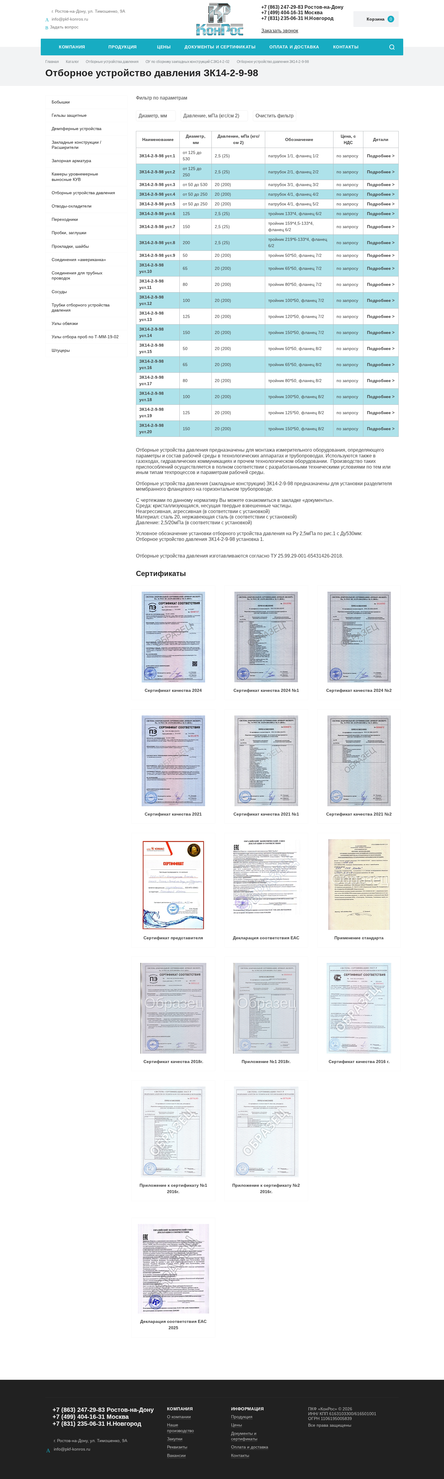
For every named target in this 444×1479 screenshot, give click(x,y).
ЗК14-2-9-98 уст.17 (151, 380)
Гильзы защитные (69, 115)
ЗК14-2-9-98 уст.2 (157, 171)
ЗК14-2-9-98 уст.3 (157, 184)
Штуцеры (61, 350)
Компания (72, 47)
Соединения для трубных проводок (77, 275)
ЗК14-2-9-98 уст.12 (151, 300)
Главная (52, 62)
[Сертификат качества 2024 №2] (358, 637)
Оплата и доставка (294, 47)
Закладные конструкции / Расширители (76, 145)
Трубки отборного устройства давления (81, 308)
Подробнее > (380, 155)
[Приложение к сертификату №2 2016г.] (266, 1132)
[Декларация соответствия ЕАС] (266, 884)
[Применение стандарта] (358, 884)
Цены (164, 47)
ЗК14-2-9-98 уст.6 (157, 213)
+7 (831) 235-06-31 (282, 18)
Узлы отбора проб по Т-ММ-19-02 (85, 336)
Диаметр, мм (153, 115)
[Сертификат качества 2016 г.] (358, 1008)
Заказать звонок (279, 30)
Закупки (174, 1438)
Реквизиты (177, 1447)
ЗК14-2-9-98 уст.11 (151, 284)
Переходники (65, 219)
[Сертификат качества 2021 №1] (266, 760)
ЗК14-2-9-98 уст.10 (151, 268)
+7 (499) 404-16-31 (282, 12)
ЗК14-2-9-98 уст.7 (157, 226)
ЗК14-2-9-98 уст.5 (157, 203)
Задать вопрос (64, 27)
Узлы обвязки (65, 323)
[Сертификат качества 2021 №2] (358, 760)
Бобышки (61, 102)
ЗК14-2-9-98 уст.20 (151, 428)
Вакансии (176, 1455)
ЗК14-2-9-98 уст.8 (157, 242)
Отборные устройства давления (112, 62)
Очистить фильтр (275, 115)
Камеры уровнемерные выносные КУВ (75, 177)
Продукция (122, 47)
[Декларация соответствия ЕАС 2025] (173, 1269)
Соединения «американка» (79, 259)
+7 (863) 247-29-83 (282, 7)
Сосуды (59, 291)
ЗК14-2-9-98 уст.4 (157, 194)
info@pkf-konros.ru (70, 19)
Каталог (72, 62)
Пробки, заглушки (69, 232)
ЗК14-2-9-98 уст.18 (151, 396)
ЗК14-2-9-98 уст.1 (157, 155)
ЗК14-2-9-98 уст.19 (151, 412)
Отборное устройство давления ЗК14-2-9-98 (273, 62)
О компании (179, 1416)
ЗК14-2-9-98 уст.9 (157, 255)
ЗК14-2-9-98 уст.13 (151, 316)
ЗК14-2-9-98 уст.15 (151, 348)
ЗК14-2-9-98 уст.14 (151, 332)
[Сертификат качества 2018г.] (173, 1008)
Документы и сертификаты (220, 47)
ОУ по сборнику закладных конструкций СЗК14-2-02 (188, 62)
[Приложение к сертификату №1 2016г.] (173, 1132)
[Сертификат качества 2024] (173, 637)
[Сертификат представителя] (173, 884)
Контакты (346, 47)
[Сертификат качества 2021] (173, 760)
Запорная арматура (71, 160)
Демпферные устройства (76, 128)
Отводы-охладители (72, 206)
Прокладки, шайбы (70, 246)
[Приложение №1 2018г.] (266, 1008)
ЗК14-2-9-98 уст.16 (151, 364)
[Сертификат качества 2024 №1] (266, 637)
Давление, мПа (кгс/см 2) (211, 115)
